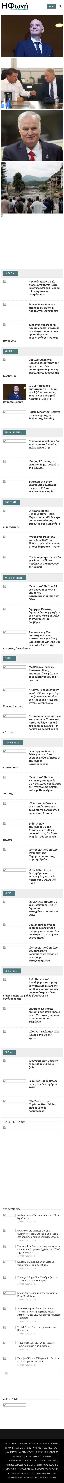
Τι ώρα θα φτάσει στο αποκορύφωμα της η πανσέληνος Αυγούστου (43, 308)
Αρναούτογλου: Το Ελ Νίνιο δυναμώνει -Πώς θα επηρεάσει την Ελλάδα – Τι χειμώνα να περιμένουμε (44, 288)
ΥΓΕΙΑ (8, 893)
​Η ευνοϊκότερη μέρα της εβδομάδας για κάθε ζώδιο (44, 1064)
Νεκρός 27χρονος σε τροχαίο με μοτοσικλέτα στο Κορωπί (44, 464)
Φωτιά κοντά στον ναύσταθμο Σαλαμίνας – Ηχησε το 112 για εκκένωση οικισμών (43, 486)
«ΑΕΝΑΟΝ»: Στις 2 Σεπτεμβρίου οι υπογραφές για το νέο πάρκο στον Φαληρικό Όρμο (42, 876)
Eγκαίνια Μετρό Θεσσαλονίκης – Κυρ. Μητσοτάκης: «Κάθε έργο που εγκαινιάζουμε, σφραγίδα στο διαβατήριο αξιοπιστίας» (31, 519)
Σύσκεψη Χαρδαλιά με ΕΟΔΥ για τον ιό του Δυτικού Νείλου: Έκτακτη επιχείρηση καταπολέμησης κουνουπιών (31, 759)
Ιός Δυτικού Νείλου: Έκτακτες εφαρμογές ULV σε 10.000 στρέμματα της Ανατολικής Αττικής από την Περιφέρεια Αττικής (32, 785)
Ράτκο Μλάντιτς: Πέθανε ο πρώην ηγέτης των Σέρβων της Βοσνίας (44, 415)
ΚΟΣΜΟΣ (9, 351)
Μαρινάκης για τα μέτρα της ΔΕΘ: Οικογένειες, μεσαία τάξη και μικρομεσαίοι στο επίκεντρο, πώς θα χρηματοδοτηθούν (38, 1233)
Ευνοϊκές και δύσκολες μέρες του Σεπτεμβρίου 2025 (43, 1084)
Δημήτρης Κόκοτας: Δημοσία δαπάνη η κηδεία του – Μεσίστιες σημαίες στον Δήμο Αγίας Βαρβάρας (44, 615)
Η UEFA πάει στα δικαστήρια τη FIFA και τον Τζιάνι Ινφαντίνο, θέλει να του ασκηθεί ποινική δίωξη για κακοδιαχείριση (30, 393)
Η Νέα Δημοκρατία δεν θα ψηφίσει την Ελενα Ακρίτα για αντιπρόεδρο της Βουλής (45, 561)
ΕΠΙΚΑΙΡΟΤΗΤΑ (13, 432)
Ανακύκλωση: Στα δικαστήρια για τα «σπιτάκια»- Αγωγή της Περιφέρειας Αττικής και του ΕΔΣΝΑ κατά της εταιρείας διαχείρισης (31, 640)
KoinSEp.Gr (35, 1444)
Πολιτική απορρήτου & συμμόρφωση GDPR (37, 1478)
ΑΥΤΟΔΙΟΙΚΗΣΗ (13, 577)
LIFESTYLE (11, 970)
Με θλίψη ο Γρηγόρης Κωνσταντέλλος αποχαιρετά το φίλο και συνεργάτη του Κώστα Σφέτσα (43, 673)
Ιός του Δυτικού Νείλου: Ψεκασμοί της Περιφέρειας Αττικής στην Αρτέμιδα (43, 854)
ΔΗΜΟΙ (8, 658)
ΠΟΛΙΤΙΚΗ (10, 502)
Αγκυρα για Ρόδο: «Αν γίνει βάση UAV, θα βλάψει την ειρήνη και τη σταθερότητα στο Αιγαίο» (44, 541)
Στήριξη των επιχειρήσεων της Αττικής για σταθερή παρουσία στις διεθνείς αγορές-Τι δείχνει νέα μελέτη (30, 831)
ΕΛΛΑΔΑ (9, 273)
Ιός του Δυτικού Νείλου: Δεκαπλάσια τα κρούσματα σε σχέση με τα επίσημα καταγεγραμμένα (43, 954)
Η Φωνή (14, 1444)
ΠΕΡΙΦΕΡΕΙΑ (12, 742)
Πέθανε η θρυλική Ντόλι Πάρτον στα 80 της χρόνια (44, 1035)
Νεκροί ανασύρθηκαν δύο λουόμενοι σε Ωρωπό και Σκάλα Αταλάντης (44, 444)
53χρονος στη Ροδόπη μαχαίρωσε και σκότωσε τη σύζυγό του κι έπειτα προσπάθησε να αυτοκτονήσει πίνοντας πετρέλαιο (31, 332)
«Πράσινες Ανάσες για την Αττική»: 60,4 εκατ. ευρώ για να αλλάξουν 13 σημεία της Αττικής (44, 808)
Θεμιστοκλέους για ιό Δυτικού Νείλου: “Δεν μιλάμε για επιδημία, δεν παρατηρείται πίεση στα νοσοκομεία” (44, 931)
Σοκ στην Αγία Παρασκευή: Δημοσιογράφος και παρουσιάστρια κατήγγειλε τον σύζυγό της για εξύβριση (39, 1249)
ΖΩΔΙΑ (8, 1052)
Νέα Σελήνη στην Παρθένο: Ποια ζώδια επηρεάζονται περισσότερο (42, 1105)
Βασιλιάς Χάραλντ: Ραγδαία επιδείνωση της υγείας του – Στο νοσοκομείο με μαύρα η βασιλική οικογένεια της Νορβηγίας (31, 367)
